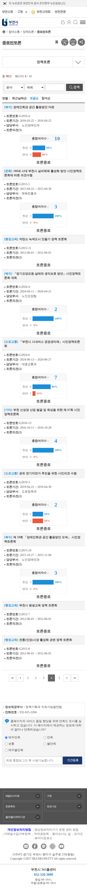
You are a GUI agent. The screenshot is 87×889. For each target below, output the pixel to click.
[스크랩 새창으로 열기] (56, 41)
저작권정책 (41, 833)
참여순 (46, 98)
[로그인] (63, 22)
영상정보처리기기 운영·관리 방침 (56, 829)
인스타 (52, 846)
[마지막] (74, 677)
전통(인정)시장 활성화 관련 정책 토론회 (45, 639)
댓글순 (34, 98)
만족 (49, 737)
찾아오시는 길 (61, 833)
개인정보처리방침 (19, 829)
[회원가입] (69, 22)
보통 (11, 743)
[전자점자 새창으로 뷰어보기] (64, 41)
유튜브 (61, 846)
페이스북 (35, 846)
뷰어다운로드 (43, 838)
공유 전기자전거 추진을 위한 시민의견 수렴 (48, 473)
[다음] (67, 677)
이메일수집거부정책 (17, 833)
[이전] (20, 677)
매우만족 (14, 737)
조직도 (78, 833)
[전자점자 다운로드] (73, 41)
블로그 (26, 846)
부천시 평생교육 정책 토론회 (38, 605)
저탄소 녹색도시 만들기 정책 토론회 (43, 239)
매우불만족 (15, 750)
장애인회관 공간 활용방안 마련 (33, 107)
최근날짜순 (19, 98)
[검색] (75, 22)
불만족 (51, 743)
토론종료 (43, 162)
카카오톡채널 (43, 846)
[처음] (12, 677)
